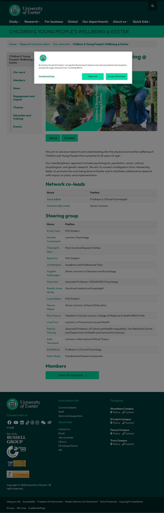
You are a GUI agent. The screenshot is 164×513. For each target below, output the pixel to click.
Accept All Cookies (116, 76)
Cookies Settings (46, 76)
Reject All (92, 76)
